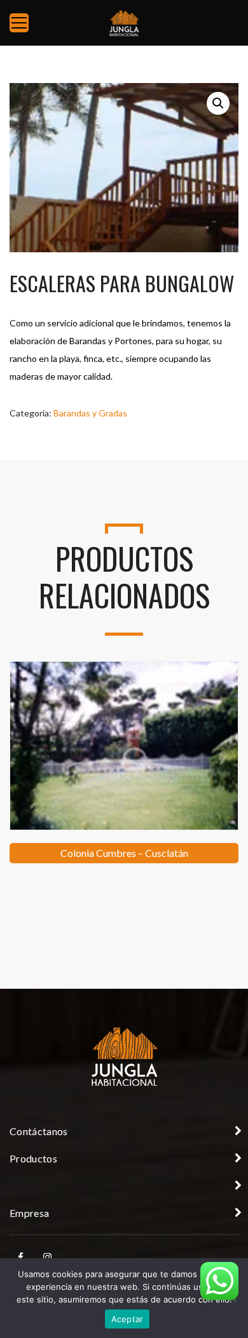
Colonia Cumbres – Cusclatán (124, 853)
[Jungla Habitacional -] (124, 22)
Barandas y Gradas (90, 413)
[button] (218, 103)
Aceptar (127, 1319)
